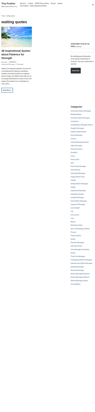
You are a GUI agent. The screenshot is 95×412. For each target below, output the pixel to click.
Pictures (73, 232)
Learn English (75, 208)
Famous (73, 138)
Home (3, 16)
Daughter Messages (77, 128)
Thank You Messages (78, 256)
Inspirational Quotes (77, 194)
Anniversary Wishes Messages (81, 111)
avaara (5, 62)
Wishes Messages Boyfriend (80, 273)
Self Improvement (76, 246)
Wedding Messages (77, 267)
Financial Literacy (76, 149)
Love (72, 218)
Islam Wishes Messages (79, 201)
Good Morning (75, 170)
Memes (73, 222)
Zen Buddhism (75, 284)
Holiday (73, 180)
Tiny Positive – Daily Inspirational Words (33, 6)
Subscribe (75, 70)
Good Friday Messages (78, 166)
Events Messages (76, 135)
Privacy (53, 3)
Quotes (60, 3)
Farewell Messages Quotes (80, 142)
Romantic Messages (77, 242)
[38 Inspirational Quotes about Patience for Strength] (16, 37)
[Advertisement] (83, 26)
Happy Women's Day (78, 177)
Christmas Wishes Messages (80, 118)
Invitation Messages (77, 197)
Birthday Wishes (76, 114)
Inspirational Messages (8, 64)
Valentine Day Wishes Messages (81, 263)
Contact (30, 3)
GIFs (72, 163)
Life (72, 211)
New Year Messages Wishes (80, 229)
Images (73, 187)
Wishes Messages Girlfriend (80, 277)
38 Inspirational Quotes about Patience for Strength (15, 54)
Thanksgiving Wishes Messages (81, 260)
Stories (73, 253)
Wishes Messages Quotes (79, 280)
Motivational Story (76, 225)
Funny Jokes (75, 159)
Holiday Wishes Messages (79, 183)
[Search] (93, 4)
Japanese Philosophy (78, 204)
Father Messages (76, 145)
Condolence (75, 121)
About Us (23, 3)
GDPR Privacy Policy (42, 3)
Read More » (6, 91)
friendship (74, 152)
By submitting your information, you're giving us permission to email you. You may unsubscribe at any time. (82, 60)
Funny (73, 156)
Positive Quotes (76, 235)
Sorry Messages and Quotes (80, 249)
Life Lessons (75, 215)
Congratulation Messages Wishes (82, 125)
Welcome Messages (77, 270)
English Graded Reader (78, 131)
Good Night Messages (78, 173)
